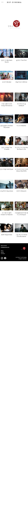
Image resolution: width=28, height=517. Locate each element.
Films (2, 250)
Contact (3, 253)
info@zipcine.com (5, 247)
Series (2, 252)
